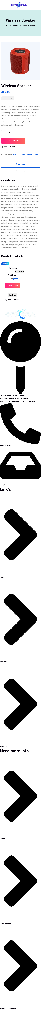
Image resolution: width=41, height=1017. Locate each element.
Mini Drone (12, 275)
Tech (36, 155)
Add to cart (14, 141)
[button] (8, 146)
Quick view (19, 271)
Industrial (29, 155)
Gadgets (22, 155)
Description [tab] (20, 164)
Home (8, 25)
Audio (15, 25)
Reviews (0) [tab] (20, 171)
